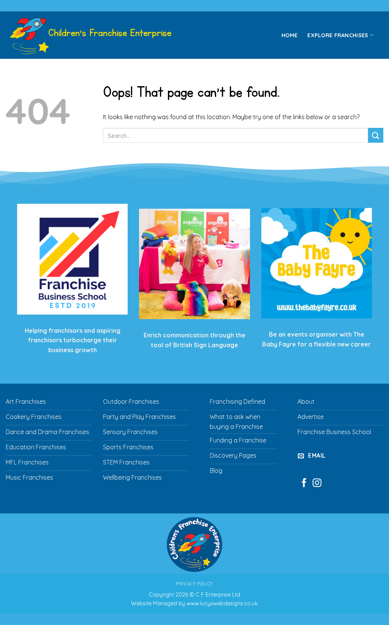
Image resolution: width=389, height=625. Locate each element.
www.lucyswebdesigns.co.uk (222, 603)
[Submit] (375, 135)
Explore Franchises (337, 35)
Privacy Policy (194, 584)
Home (289, 35)
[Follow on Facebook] (304, 483)
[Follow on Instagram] (317, 483)
